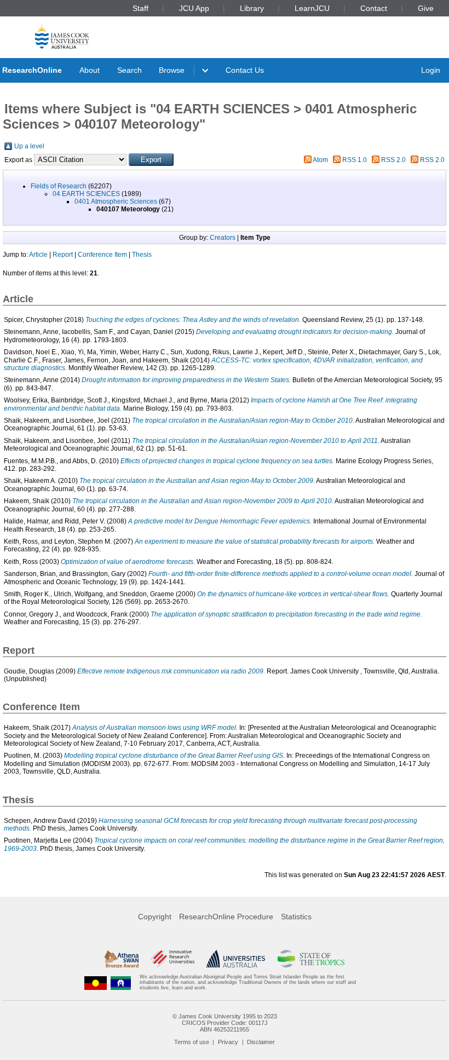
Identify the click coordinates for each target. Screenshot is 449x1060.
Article (38, 254)
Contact (373, 8)
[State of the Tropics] (311, 958)
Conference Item (102, 254)
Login (430, 70)
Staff (140, 8)
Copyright (154, 916)
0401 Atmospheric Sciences (115, 201)
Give (426, 8)
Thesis (142, 254)
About (89, 70)
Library (252, 8)
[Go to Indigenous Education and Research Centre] (96, 982)
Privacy (228, 1042)
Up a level (29, 146)
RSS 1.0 (354, 160)
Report (63, 254)
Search (129, 70)
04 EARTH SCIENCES (86, 194)
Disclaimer (261, 1042)
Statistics (296, 916)
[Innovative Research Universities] (172, 958)
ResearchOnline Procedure (226, 916)
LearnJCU (312, 8)
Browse (172, 70)
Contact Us (245, 70)
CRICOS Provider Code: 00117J (225, 1022)
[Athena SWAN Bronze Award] (122, 958)
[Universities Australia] (235, 958)
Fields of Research (59, 186)
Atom (320, 160)
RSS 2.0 (393, 160)
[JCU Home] (62, 36)
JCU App (194, 8)
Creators (222, 237)
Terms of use (191, 1042)
